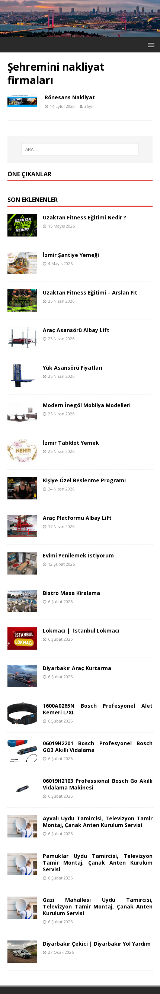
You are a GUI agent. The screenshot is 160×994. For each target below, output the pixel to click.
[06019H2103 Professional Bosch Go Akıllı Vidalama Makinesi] (22, 795)
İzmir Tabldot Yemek (71, 442)
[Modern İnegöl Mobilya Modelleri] (22, 419)
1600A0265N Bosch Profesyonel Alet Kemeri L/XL (98, 709)
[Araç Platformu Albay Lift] (22, 532)
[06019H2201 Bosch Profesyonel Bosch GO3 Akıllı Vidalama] (22, 757)
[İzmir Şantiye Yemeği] (22, 269)
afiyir (89, 106)
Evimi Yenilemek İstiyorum (78, 555)
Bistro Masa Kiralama (71, 592)
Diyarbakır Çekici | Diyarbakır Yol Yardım (97, 943)
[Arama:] (80, 149)
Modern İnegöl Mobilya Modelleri (87, 405)
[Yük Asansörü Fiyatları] (22, 382)
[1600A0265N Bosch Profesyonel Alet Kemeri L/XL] (22, 720)
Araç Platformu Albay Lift (77, 517)
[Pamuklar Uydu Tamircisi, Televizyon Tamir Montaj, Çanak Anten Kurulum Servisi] (22, 870)
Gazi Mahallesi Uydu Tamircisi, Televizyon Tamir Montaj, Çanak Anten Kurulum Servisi (98, 906)
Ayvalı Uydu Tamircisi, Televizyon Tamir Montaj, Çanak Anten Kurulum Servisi (98, 822)
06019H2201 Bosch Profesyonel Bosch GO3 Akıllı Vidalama (98, 746)
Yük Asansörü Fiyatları (72, 367)
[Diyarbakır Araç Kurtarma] (22, 682)
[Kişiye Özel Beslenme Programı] (22, 494)
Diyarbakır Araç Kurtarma (77, 668)
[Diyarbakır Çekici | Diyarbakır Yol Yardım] (22, 958)
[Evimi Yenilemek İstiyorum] (22, 569)
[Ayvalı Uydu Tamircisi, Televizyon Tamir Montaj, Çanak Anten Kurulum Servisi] (22, 832)
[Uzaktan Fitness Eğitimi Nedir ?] (22, 231)
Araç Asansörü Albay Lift (76, 330)
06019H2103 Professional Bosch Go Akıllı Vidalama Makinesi (98, 784)
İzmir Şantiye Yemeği (71, 254)
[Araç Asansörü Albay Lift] (22, 344)
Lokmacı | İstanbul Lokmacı (81, 630)
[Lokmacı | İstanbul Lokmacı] (22, 645)
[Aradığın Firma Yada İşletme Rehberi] (80, 32)
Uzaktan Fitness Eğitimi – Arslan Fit (90, 292)
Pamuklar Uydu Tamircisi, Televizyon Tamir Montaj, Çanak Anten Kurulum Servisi (98, 862)
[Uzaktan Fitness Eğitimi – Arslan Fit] (22, 307)
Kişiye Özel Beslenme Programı (84, 480)
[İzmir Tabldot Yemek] (22, 457)
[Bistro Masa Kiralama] (22, 607)
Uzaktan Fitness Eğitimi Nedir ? (84, 217)
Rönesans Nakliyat (70, 97)
